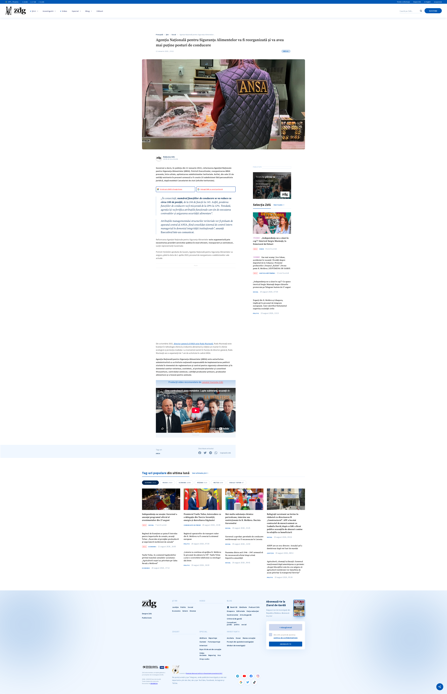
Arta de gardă (245, 615)
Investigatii (48, 11)
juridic (229, 624)
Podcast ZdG (254, 607)
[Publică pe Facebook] (199, 452)
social (243, 624)
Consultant (231, 622)
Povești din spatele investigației (240, 642)
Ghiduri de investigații (236, 645)
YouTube (244, 676)
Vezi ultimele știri (199, 473)
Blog (87, 11)
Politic (256, 313)
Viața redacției (253, 611)
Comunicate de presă (192, 525)
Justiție (270, 553)
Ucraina (185, 483)
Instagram (257, 676)
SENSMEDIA (154, 683)
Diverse (193, 611)
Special (75, 11)
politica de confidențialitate (286, 638)
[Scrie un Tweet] (205, 452)
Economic (152, 546)
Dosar (238, 638)
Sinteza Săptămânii (267, 273)
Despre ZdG (417, 2)
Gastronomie (232, 615)
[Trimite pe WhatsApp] (215, 452)
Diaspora (231, 611)
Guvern (150, 483)
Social (174, 35)
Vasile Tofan (236, 483)
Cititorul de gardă (234, 619)
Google (241, 682)
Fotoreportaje (214, 642)
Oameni (203, 642)
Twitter (247, 682)
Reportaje (213, 638)
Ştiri (34, 11)
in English (427, 2)
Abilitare (203, 638)
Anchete (203, 655)
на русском (438, 2)
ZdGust (100, 11)
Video (64, 11)
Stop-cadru (204, 659)
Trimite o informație (403, 2)
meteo (218, 483)
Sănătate (243, 607)
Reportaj (212, 655)
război (202, 483)
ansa (158, 453)
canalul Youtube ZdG (212, 382)
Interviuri (203, 645)
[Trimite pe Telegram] (210, 452)
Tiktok (254, 682)
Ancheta (230, 638)
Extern (185, 611)
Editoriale (240, 611)
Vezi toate (278, 205)
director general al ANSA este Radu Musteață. (193, 343)
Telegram (237, 676)
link (258, 192)
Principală (159, 35)
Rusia (167, 483)
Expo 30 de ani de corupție (210, 649)
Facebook (251, 676)
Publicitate (147, 618)
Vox (219, 655)
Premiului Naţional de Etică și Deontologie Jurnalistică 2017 (204, 673)
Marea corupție (249, 638)
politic (237, 624)
